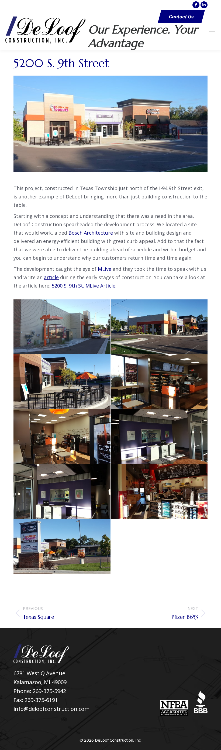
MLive (104, 269)
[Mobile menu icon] (212, 29)
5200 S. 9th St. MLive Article (83, 285)
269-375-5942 (49, 691)
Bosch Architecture (90, 232)
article (51, 277)
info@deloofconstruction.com (51, 708)
